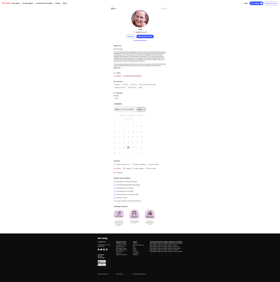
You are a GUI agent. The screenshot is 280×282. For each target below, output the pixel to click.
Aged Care (118, 253)
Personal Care (119, 251)
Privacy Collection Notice (139, 274)
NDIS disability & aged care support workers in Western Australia (166, 251)
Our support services (121, 243)
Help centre (136, 253)
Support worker (120, 246)
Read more (117, 68)
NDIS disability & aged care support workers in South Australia (165, 248)
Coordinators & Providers (44, 3)
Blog (134, 246)
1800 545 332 (101, 246)
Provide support (28, 3)
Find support (15, 3)
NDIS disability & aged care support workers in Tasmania (164, 250)
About (65, 3)
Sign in (140, 109)
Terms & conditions (103, 274)
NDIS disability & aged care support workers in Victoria (163, 245)
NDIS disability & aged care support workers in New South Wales (166, 243)
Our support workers (121, 245)
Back (115, 8)
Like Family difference (138, 245)
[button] (140, 58)
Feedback (135, 254)
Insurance (135, 251)
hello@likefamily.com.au (104, 245)
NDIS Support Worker (121, 248)
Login (246, 3)
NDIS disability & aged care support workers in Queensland (164, 246)
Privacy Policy (119, 274)
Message (131, 36)
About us (135, 243)
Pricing (57, 3)
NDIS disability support (121, 250)
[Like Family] (6, 3)
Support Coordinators (121, 254)
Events (134, 248)
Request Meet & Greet (145, 36)
